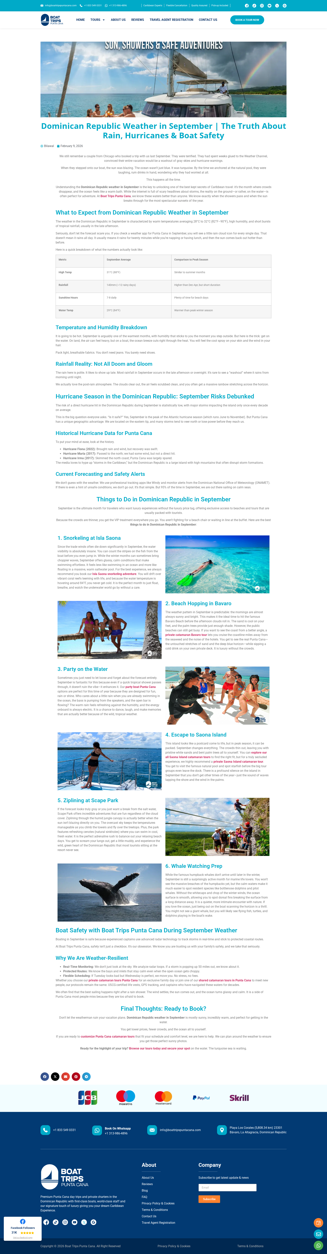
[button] (44, 1076)
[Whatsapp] (318, 1245)
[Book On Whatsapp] (97, 1130)
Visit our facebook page (22, 1237)
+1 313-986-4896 (116, 1133)
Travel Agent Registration (171, 20)
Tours (95, 20)
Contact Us (208, 20)
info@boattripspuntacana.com (180, 1130)
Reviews (137, 20)
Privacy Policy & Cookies (174, 1246)
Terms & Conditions (250, 1246)
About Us (118, 20)
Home (80, 20)
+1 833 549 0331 (64, 1130)
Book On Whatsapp (118, 1128)
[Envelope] (318, 1234)
